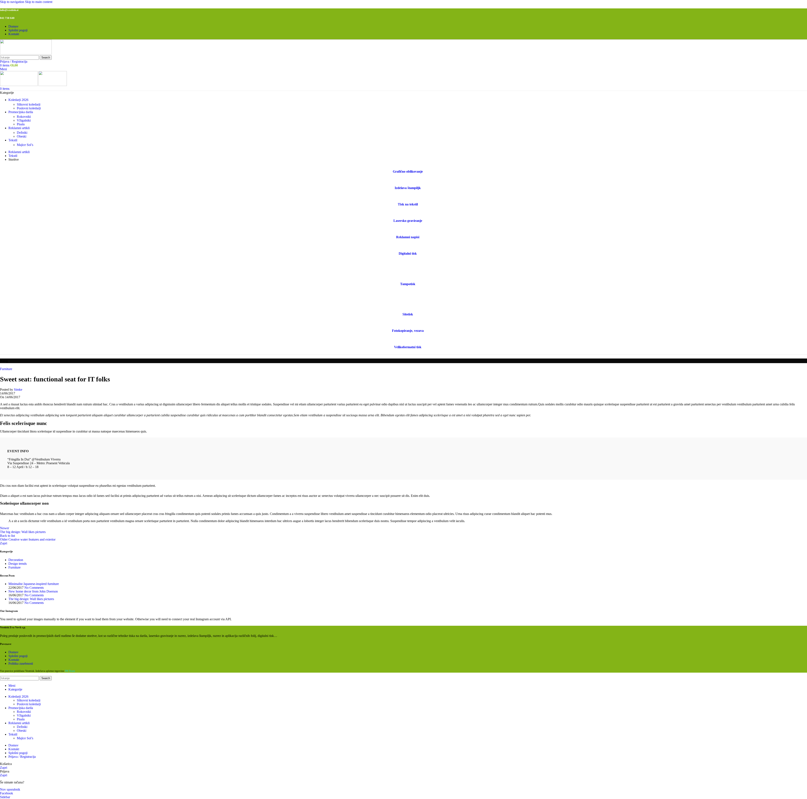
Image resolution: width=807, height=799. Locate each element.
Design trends (17, 563)
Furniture (6, 369)
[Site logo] (26, 53)
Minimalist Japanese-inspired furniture (33, 584)
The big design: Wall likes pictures (31, 599)
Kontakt (13, 659)
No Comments (34, 587)
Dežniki (22, 132)
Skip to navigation (12, 2)
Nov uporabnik (10, 789)
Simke (18, 389)
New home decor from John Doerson (33, 591)
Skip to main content (38, 2)
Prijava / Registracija (22, 756)
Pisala (21, 124)
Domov (13, 652)
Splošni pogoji (18, 656)
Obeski (21, 136)
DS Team (69, 670)
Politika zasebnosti (20, 663)
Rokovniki (24, 116)
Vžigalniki (24, 120)
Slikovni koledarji (28, 104)
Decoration (15, 560)
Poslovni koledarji (29, 108)
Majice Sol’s (25, 145)
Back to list (7, 535)
